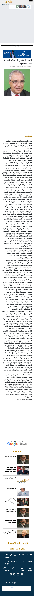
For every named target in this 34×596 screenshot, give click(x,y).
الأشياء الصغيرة (11, 488)
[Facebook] (11, 574)
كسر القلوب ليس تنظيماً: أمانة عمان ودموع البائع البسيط (10, 469)
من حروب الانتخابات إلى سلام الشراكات (10, 510)
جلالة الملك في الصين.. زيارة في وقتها (9, 531)
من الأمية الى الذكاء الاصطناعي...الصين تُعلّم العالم (10, 501)
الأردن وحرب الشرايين (10, 456)
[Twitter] (14, 574)
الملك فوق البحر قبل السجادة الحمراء (10, 521)
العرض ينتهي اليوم (10, 477)
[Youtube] (18, 574)
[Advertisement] (17, 24)
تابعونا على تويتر (17, 548)
